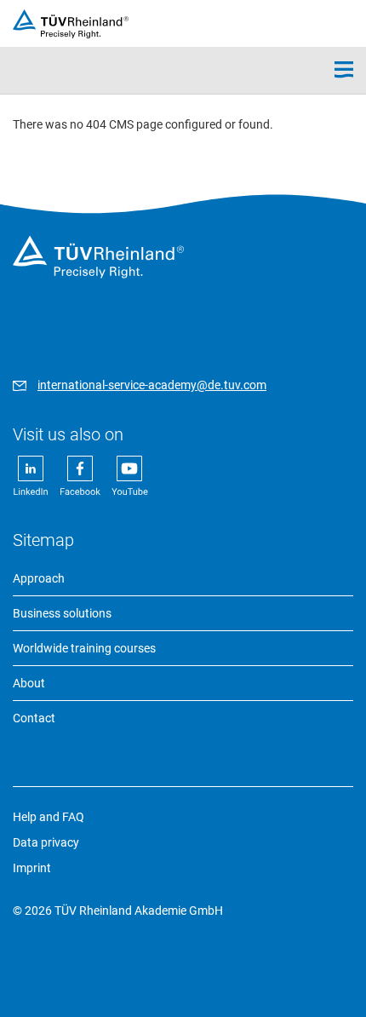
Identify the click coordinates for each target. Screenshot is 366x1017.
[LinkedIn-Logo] (32, 493)
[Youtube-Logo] (130, 493)
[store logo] (71, 23)
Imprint (32, 868)
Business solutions (62, 613)
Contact (34, 718)
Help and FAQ (48, 817)
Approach (39, 578)
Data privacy (46, 842)
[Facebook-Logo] (81, 493)
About (29, 683)
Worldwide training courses (84, 648)
